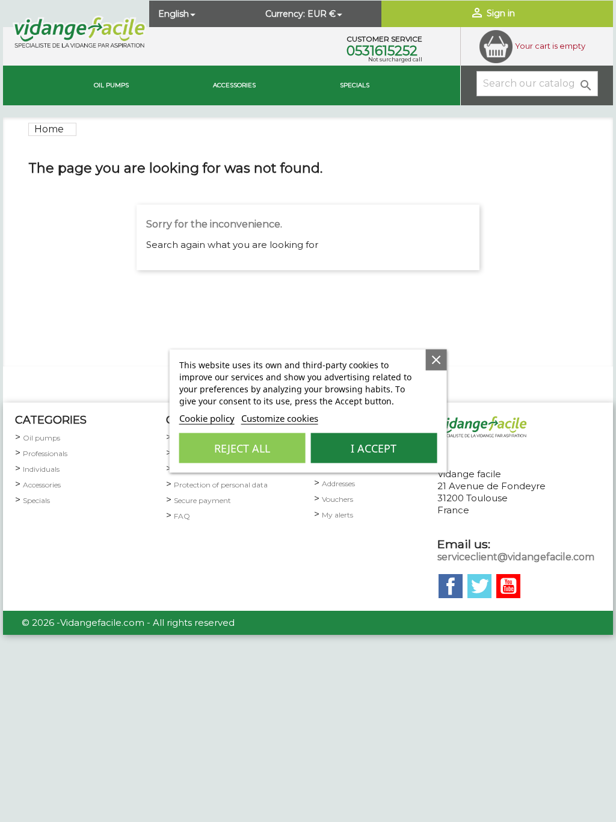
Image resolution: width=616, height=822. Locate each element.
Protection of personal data (221, 484)
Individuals (41, 469)
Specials (354, 85)
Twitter (479, 586)
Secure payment (202, 500)
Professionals (45, 453)
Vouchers (337, 499)
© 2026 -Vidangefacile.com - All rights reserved (128, 622)
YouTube (508, 586)
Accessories (234, 85)
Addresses (338, 483)
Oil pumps (111, 85)
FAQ (182, 516)
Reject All (242, 448)
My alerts (337, 514)
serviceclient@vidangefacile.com (515, 557)
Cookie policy (207, 418)
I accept (373, 448)
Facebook (451, 586)
